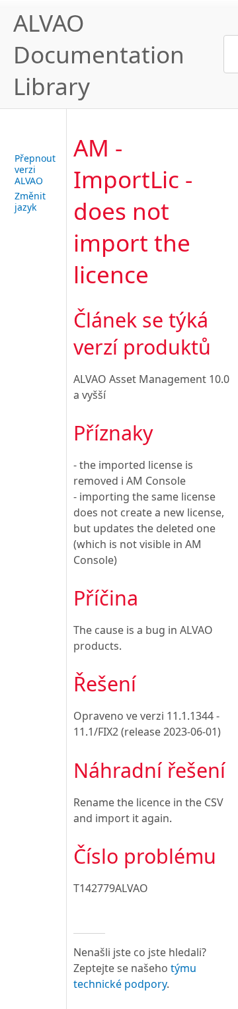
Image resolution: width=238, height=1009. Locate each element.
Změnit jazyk (30, 201)
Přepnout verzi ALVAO (35, 169)
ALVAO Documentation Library (98, 54)
